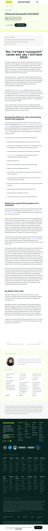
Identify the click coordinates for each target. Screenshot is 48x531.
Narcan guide (28, 437)
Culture (9, 10)
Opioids (19, 426)
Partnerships (35, 432)
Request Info (35, 434)
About (33, 424)
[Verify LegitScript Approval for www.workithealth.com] (38, 449)
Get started (20, 440)
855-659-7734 (6, 438)
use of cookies (19, 528)
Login (40, 424)
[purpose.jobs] (15, 447)
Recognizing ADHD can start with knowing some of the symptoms (20, 39)
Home (6, 6)
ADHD (41, 62)
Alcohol (19, 432)
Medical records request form (42, 436)
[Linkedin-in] (5, 441)
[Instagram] (3, 441)
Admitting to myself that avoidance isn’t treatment (17, 41)
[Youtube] (10, 441)
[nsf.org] (5, 447)
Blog (11, 6)
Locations (20, 437)
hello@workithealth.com (8, 436)
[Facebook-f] (8, 441)
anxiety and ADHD (34, 238)
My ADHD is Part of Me (11, 44)
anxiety (33, 99)
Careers (34, 430)
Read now (8, 395)
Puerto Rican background (17, 90)
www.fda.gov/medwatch (9, 511)
